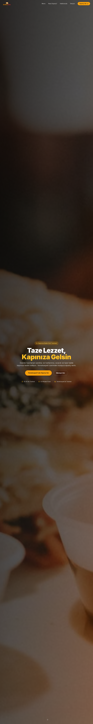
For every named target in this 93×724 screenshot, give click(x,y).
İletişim (72, 3)
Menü (43, 3)
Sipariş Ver (83, 3)
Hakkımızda (63, 3)
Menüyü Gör (60, 373)
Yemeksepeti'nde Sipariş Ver (38, 373)
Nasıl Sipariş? (52, 3)
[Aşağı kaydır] (47, 719)
